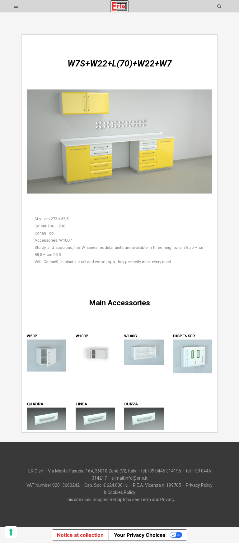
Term (145, 499)
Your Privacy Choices (140, 535)
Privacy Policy (199, 485)
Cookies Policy (121, 492)
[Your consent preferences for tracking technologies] (11, 532)
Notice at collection (80, 535)
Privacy (167, 499)
